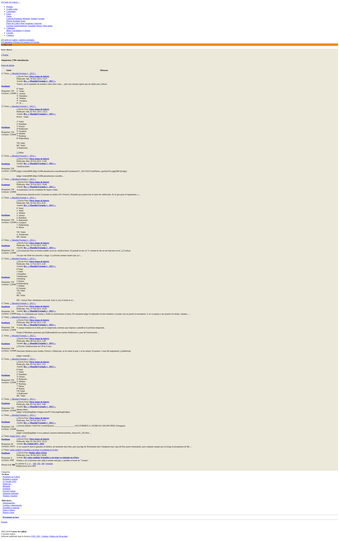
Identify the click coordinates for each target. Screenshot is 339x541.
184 (34, 463)
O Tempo (26, 30)
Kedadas (16, 21)
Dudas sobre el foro (38, 453)
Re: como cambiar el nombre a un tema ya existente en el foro (51, 457)
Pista (23, 23)
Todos (9, 16)
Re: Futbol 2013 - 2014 (34, 444)
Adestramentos (9, 503)
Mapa (8, 30)
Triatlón (34, 18)
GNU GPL (35, 536)
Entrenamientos (20, 26)
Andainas (29, 23)
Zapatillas (32, 26)
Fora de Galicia (9, 491)
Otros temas (47, 26)
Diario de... (7, 484)
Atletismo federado (10, 493)
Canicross (38, 23)
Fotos (23, 21)
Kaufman (5, 86)
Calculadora (17, 30)
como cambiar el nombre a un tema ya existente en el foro (34, 450)
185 (38, 463)
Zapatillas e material (11, 508)
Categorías (5, 472)
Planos (39, 26)
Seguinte (49, 463)
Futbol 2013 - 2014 (18, 436)
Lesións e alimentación (12, 505)
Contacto (10, 35)
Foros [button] (8, 14)
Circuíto (9, 33)
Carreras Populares (14, 18)
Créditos (44, 536)
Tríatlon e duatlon (10, 496)
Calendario (10, 11)
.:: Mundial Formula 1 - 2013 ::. (23, 73)
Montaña (26, 18)
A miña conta (11, 9)
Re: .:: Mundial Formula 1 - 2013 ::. (40, 81)
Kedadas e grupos (10, 479)
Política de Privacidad (58, 536)
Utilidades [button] (10, 28)
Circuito (41, 18)
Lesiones (10, 26)
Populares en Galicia (11, 477)
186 (42, 463)
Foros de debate (7, 65)
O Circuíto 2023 (9, 481)
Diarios (9, 21)
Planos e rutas (8, 512)
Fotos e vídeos (9, 510)
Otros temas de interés (39, 76)
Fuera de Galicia (13, 23)
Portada (9, 7)
